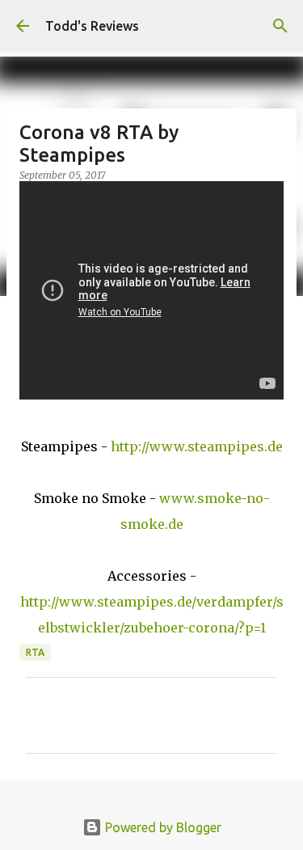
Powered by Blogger (161, 827)
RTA (35, 652)
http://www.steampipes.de (197, 446)
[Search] (280, 25)
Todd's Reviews (92, 26)
